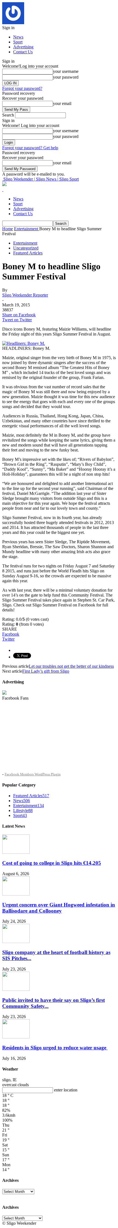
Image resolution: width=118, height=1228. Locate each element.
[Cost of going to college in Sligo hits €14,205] (16, 852)
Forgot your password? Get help (30, 147)
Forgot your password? (22, 88)
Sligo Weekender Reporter (25, 295)
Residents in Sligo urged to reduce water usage (55, 1047)
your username (65, 71)
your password (65, 77)
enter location (65, 1090)
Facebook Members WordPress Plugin (33, 774)
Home (7, 228)
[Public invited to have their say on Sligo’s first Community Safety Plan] (16, 989)
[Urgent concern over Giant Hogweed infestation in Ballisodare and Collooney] (16, 894)
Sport (18, 42)
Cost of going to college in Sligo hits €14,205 (51, 863)
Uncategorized (25, 248)
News (18, 37)
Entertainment (25, 243)
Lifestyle (23, 810)
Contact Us (23, 51)
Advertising (23, 47)
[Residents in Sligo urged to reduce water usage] (16, 1037)
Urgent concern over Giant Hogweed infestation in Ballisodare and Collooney (58, 908)
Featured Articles (28, 253)
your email (62, 103)
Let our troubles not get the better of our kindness (71, 666)
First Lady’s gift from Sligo (45, 671)
